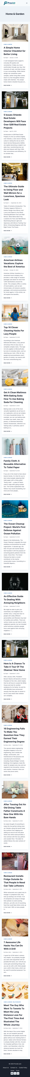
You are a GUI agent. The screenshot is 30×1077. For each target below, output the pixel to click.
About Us (6, 1067)
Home (12, 1070)
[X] (15, 1073)
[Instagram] (18, 1073)
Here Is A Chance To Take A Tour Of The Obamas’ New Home (14, 666)
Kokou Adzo (8, 745)
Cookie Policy (23, 1067)
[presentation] (15, 33)
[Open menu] (26, 3)
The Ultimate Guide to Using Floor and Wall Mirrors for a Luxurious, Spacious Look (14, 193)
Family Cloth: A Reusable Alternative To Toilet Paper (15, 464)
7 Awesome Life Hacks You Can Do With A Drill (13, 945)
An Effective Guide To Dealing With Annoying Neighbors (14, 599)
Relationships (17, 1002)
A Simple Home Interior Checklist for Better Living (14, 50)
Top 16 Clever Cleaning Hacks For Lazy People (14, 330)
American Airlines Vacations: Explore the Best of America (14, 263)
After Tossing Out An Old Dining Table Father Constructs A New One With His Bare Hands (15, 811)
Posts (17, 1070)
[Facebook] (12, 1073)
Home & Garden (8, 44)
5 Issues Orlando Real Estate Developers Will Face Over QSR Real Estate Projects (15, 121)
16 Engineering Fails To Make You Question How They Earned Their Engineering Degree (14, 735)
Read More (8, 85)
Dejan (6, 57)
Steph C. (7, 202)
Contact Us (13, 1067)
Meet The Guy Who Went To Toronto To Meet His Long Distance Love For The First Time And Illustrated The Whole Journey (14, 1015)
